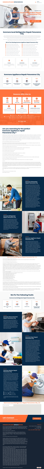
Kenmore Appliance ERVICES (13, 425)
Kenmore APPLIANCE (13, 2)
